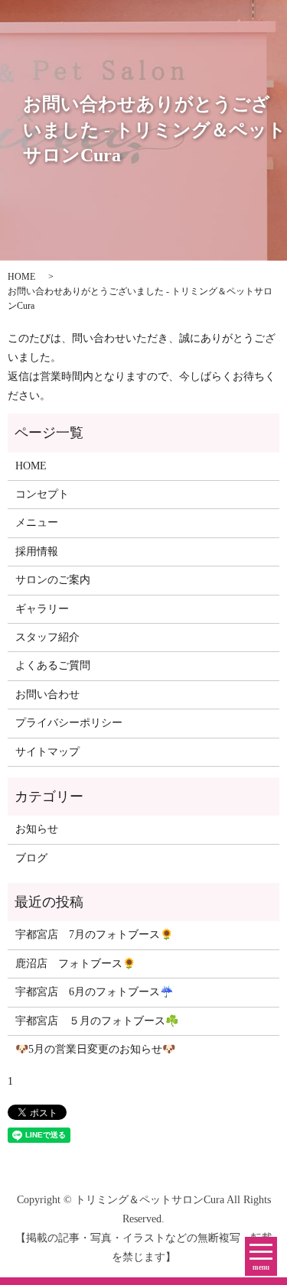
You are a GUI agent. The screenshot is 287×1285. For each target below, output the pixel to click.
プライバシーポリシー (68, 722)
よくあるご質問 (52, 665)
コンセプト (42, 494)
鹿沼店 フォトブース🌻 (75, 963)
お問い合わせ (47, 694)
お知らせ (36, 829)
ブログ (31, 858)
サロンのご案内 (52, 580)
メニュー (36, 522)
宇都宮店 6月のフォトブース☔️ (94, 992)
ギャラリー (42, 609)
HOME (21, 276)
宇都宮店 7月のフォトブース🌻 (94, 934)
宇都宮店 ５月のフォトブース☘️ (96, 1021)
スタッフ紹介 (47, 637)
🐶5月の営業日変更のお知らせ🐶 (95, 1049)
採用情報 (36, 551)
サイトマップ (47, 752)
